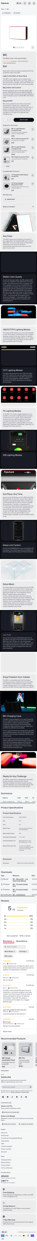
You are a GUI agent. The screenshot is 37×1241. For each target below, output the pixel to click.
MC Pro (22, 1058)
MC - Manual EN (18, 879)
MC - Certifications (19, 895)
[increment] (11, 120)
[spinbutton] (8, 120)
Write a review (25, 936)
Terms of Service (15, 1092)
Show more (7, 1032)
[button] (29, 3)
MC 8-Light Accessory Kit (19, 139)
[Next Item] (33, 47)
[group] (18, 1177)
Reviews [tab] (8, 941)
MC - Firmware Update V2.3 (20, 890)
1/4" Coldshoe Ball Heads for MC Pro (19, 175)
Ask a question (12, 936)
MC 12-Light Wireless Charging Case (18, 148)
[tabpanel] (18, 988)
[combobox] (25, 3)
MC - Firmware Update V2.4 (20, 885)
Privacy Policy (25, 1092)
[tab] (22, 941)
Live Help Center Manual (20, 880)
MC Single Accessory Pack (20, 157)
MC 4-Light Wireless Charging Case (18, 129)
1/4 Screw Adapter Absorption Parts (17, 184)
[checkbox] (8, 956)
